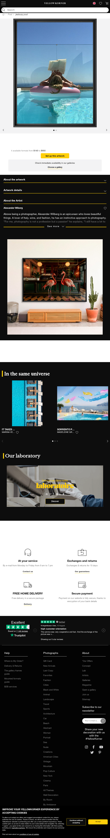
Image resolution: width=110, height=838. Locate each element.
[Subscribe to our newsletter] (103, 721)
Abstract (47, 728)
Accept (98, 822)
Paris (45, 786)
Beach (46, 723)
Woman (47, 733)
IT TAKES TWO (10, 430)
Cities (46, 685)
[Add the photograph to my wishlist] (17, 432)
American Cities (50, 757)
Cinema (47, 781)
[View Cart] (107, 3)
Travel (46, 704)
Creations (48, 752)
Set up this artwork (55, 156)
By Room (47, 800)
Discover (55, 501)
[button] (3, 130)
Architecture (49, 714)
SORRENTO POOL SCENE (71, 430)
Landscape (48, 700)
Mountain (47, 766)
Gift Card (47, 661)
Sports (46, 709)
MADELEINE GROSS (66, 432)
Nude (45, 747)
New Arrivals (49, 666)
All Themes (48, 790)
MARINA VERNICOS (11, 432)
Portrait (46, 738)
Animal (46, 695)
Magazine (86, 685)
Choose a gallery (55, 167)
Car (45, 719)
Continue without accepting (76, 822)
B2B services (10, 687)
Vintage (46, 762)
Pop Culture (49, 771)
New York (47, 776)
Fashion (47, 680)
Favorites (47, 675)
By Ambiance (49, 805)
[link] (55, 3)
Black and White (51, 690)
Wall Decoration (50, 795)
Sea (45, 743)
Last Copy (48, 671)
